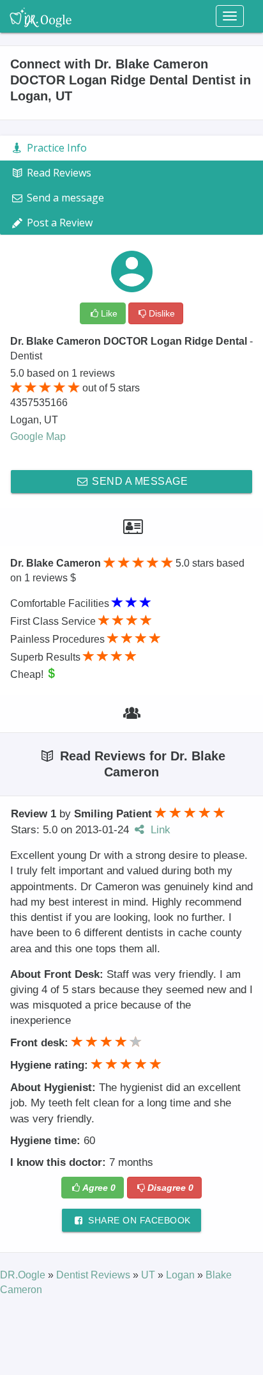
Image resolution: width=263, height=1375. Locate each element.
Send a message (138, 481)
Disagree (170, 1187)
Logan (181, 1274)
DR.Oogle (24, 1274)
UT (149, 1274)
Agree (99, 1187)
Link (158, 830)
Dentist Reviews (94, 1274)
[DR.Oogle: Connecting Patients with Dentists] (40, 16)
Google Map (38, 436)
